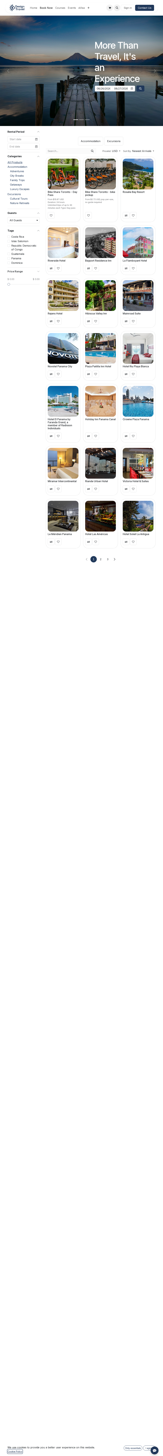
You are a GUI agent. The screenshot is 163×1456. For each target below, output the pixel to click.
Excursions (14, 194)
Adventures (17, 171)
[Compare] (126, 215)
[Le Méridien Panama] (63, 516)
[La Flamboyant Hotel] (138, 242)
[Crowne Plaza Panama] (138, 401)
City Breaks (17, 175)
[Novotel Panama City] (63, 348)
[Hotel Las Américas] (100, 516)
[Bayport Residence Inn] (100, 242)
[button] (117, 7)
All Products (14, 162)
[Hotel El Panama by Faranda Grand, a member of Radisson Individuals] (63, 401)
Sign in (128, 7)
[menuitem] (34, 8)
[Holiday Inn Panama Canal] (100, 401)
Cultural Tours (19, 198)
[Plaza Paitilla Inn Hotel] (100, 348)
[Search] (92, 151)
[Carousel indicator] (75, 120)
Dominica (16, 262)
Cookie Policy (15, 1451)
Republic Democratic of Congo (23, 247)
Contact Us (144, 7)
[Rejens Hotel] (63, 295)
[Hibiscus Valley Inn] (100, 295)
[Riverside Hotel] (63, 242)
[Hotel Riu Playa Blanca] (138, 348)
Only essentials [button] (133, 1448)
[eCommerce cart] (109, 7)
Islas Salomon (19, 241)
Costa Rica (17, 236)
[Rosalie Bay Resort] (138, 174)
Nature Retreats (19, 203)
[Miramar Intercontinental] (63, 463)
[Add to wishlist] (51, 215)
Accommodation (17, 166)
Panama (16, 258)
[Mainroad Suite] (138, 295)
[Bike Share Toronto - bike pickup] (100, 174)
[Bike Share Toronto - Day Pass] (63, 174)
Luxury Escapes (19, 189)
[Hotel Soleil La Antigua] (138, 516)
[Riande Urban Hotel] (100, 463)
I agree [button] (149, 1448)
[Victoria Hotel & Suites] (138, 463)
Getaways (16, 184)
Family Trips (17, 180)
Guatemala (17, 253)
